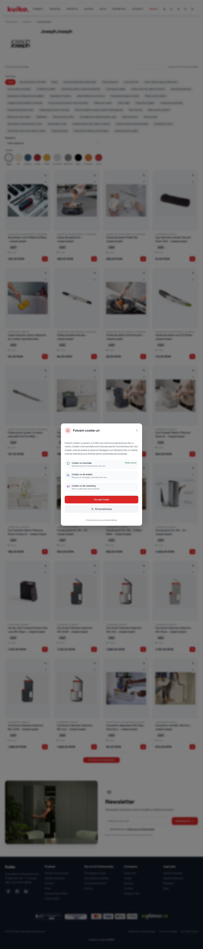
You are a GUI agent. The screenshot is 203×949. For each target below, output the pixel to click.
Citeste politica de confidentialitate (101, 520)
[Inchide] (136, 430)
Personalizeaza (103, 508)
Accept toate (101, 499)
